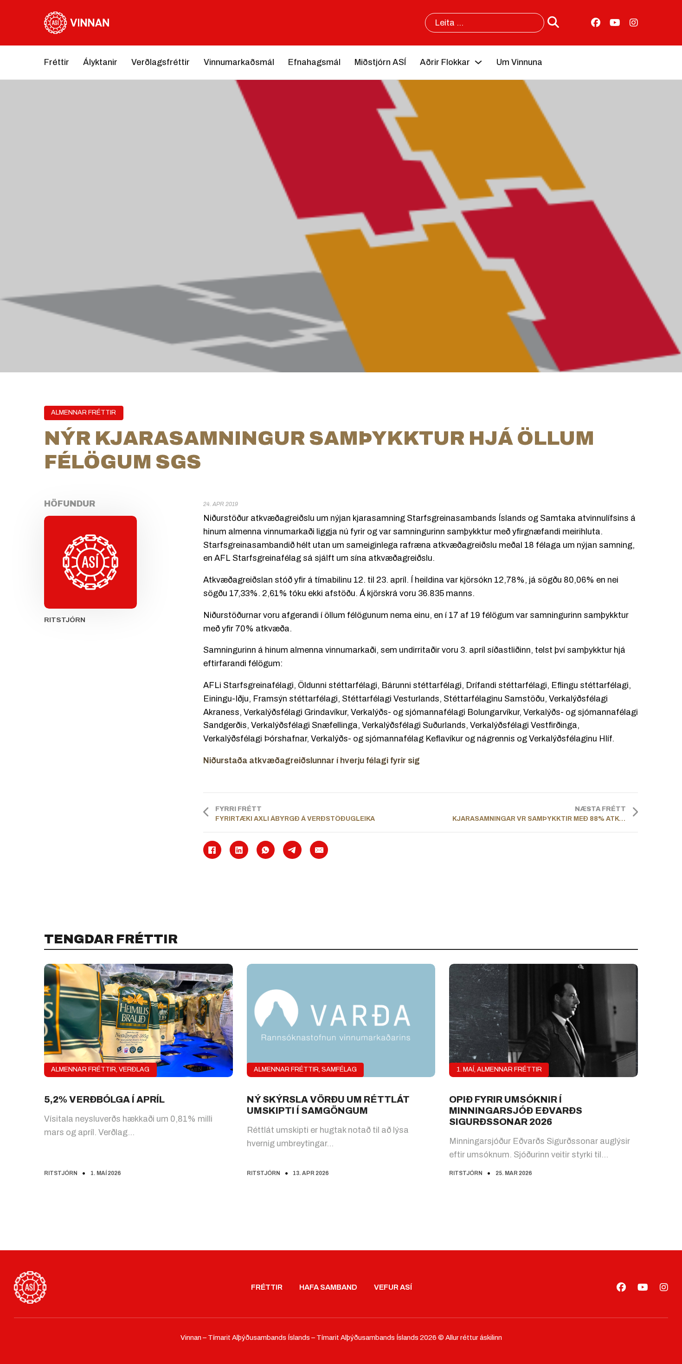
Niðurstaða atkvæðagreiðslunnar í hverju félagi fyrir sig (311, 760)
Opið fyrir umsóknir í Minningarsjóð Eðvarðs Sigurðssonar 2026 (515, 1110)
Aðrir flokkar (445, 62)
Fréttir (56, 62)
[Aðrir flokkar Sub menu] (478, 62)
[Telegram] (292, 850)
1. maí (465, 1069)
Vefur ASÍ (393, 1287)
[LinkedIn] (239, 850)
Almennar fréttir (83, 412)
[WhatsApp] (266, 850)
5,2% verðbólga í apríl (104, 1099)
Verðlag (134, 1069)
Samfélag (339, 1069)
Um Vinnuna (519, 62)
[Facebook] (212, 850)
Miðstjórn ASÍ (380, 62)
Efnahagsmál (314, 62)
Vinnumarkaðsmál (239, 62)
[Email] (319, 850)
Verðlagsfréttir (160, 62)
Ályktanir (100, 62)
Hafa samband (328, 1287)
